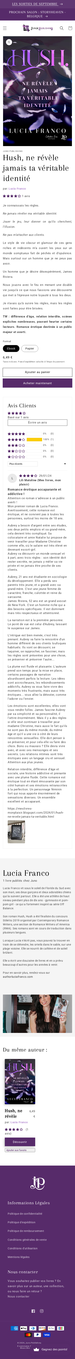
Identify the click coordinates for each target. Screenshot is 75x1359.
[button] (5, 28)
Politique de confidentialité (25, 1213)
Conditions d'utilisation (23, 1248)
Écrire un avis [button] (37, 422)
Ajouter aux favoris (16, 1150)
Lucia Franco (17, 188)
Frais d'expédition (26, 362)
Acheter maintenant (37, 383)
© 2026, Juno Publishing (29, 1343)
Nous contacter (18, 1296)
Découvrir (20, 1142)
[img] (28, 476)
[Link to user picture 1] (16, 831)
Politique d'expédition (21, 1222)
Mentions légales (19, 1257)
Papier (29, 348)
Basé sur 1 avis (18, 417)
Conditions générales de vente (27, 1239)
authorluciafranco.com (18, 976)
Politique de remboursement (26, 1230)
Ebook (11, 348)
